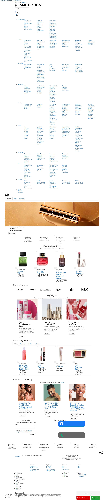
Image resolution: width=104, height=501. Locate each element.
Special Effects (78, 129)
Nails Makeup (53, 127)
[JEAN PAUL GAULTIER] (58, 290)
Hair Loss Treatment (52, 106)
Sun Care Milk (53, 186)
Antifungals (39, 93)
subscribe (32, 434)
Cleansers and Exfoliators (53, 41)
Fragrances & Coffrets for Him (53, 36)
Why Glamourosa (34, 467)
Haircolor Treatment (90, 107)
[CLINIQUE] (19, 290)
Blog (79, 466)
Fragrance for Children (65, 157)
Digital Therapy (65, 46)
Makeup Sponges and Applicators (66, 131)
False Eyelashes (40, 141)
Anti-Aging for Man (54, 169)
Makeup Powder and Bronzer (78, 146)
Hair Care (20, 103)
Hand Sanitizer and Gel (27, 92)
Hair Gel (77, 111)
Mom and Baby (65, 64)
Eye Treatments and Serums (78, 45)
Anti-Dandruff (52, 110)
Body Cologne (40, 70)
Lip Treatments (91, 44)
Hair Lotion (77, 112)
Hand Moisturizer (79, 71)
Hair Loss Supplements (52, 97)
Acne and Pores (27, 46)
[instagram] (16, 456)
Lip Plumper (26, 134)
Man (19, 163)
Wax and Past (78, 108)
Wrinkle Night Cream (27, 54)
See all (62, 382)
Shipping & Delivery (50, 470)
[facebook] (18, 456)
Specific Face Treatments (53, 171)
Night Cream (39, 44)
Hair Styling (77, 104)
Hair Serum (52, 118)
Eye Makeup (78, 40)
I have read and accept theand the (24, 431)
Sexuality (64, 86)
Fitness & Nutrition (54, 86)
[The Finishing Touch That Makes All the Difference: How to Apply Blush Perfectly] (77, 392)
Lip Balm (26, 135)
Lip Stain (26, 137)
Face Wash (52, 47)
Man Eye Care (53, 173)
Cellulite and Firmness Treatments (39, 67)
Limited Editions (21, 19)
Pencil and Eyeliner (39, 133)
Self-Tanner (77, 180)
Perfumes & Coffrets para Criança (52, 30)
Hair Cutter (64, 117)
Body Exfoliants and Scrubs (53, 69)
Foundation (77, 134)
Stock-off (20, 190)
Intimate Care (27, 88)
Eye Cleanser (78, 42)
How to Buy (48, 467)
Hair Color (90, 104)
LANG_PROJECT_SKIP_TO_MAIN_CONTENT (10, 0)
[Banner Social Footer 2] (71, 435)
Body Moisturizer (40, 77)
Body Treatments (40, 64)
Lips (25, 127)
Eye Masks (77, 50)
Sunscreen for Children (53, 184)
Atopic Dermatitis (40, 87)
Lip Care (90, 40)
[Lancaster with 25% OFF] (52, 309)
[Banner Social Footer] (71, 424)
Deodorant (26, 161)
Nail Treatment (78, 69)
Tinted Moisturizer (41, 47)
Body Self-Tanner (79, 183)
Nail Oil (51, 128)
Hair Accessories (66, 104)
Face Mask (26, 56)
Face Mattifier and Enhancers (79, 139)
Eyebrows (39, 137)
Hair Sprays (52, 111)
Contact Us (48, 466)
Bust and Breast (40, 81)
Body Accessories (28, 64)
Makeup (19, 125)
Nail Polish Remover (52, 137)
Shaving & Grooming (64, 165)
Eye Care (64, 44)
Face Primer (78, 151)
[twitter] (19, 456)
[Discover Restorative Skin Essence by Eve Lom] (52, 214)
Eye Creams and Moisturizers (78, 48)
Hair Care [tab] (30, 343)
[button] (5, 218)
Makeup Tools (65, 127)
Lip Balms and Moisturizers (91, 42)
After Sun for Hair (41, 183)
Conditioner (39, 107)
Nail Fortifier (52, 129)
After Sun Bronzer (66, 183)
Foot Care (77, 67)
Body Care (26, 66)
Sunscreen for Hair (41, 182)
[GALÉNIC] (32, 290)
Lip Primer (26, 128)
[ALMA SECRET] (45, 290)
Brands (19, 189)
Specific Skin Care (41, 86)
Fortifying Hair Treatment (53, 116)
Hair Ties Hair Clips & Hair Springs (65, 114)
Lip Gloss (26, 129)
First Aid (26, 87)
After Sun (64, 180)
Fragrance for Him (28, 159)
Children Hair (40, 104)
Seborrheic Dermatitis (39, 89)
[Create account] (16, 14)
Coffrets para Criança (40, 25)
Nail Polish (52, 135)
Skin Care (20, 39)
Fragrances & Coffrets (53, 21)
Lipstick (25, 138)
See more (22, 336)
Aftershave (26, 158)
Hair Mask (52, 108)
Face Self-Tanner (79, 182)
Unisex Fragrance (41, 154)
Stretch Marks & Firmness (65, 68)
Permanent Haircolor (90, 114)
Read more (22, 415)
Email (16, 424)
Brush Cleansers (66, 128)
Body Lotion (26, 162)
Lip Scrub (26, 131)
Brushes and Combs (65, 106)
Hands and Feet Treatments (78, 65)
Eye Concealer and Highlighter (40, 130)
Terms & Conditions (34, 469)
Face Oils (39, 49)
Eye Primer (39, 138)
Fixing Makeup (78, 128)
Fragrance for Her (54, 161)
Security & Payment (50, 469)
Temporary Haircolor (90, 112)
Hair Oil (51, 114)
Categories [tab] (9, 198)
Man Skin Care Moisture (53, 167)
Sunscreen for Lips (28, 188)
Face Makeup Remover (78, 131)
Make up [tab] (16, 343)
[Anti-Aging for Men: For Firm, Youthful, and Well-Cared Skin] (52, 392)
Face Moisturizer (40, 46)
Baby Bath (64, 70)
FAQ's (79, 467)
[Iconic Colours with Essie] (77, 309)
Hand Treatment (78, 70)
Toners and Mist (27, 50)
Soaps (51, 67)
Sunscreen (26, 180)
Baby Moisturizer (66, 66)
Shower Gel (26, 156)
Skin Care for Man (54, 165)
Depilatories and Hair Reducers (40, 75)
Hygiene (26, 86)
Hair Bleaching (91, 105)
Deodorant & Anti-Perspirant (41, 72)
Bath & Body (20, 63)
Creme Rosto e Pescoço (27, 48)
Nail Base (52, 134)
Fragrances (20, 152)
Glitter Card (64, 467)
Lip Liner (26, 132)
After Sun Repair (66, 182)
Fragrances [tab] (22, 343)
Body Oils (39, 83)
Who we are (32, 466)
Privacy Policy (33, 470)
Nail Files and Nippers (65, 136)
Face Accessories (66, 40)
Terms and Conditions (27, 432)
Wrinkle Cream (27, 52)
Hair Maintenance (28, 104)
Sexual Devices (65, 90)
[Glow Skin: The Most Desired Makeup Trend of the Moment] (26, 392)
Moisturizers (39, 40)
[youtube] (15, 456)
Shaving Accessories (65, 171)
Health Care (20, 84)
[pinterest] (17, 456)
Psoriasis (39, 91)
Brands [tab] (15, 198)
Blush (76, 144)
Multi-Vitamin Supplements (52, 100)
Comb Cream (78, 110)
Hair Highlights (91, 110)
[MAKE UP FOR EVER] (84, 290)
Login (63, 466)
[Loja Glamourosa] (52, 5)
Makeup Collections (26, 27)
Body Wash (52, 66)
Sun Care (20, 179)
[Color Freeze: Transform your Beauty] (27, 309)
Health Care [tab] (37, 343)
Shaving (64, 168)
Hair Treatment (53, 104)
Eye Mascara (40, 135)
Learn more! (12, 233)
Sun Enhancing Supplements (53, 95)
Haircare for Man (28, 165)
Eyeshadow (39, 128)
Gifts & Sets (39, 20)
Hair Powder (78, 114)
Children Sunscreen (52, 181)
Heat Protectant (53, 112)
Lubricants (64, 87)
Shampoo (26, 108)
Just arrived (20, 192)
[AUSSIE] (71, 290)
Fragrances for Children (65, 154)
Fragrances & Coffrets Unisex (53, 24)
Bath (51, 64)
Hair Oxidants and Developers (92, 117)
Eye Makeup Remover (39, 143)
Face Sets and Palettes (78, 141)
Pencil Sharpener (66, 129)
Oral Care (26, 90)
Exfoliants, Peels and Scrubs (53, 45)
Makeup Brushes (66, 134)
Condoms (64, 88)
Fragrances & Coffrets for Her (53, 34)
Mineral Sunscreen (54, 188)
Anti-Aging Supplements (52, 88)
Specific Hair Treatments (52, 123)
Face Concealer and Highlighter (78, 136)
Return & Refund (65, 469)
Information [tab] (21, 198)
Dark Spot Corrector (26, 44)
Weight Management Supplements (52, 91)
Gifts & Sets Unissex (39, 28)
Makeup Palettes (28, 29)
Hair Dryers (64, 108)
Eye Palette (39, 139)
